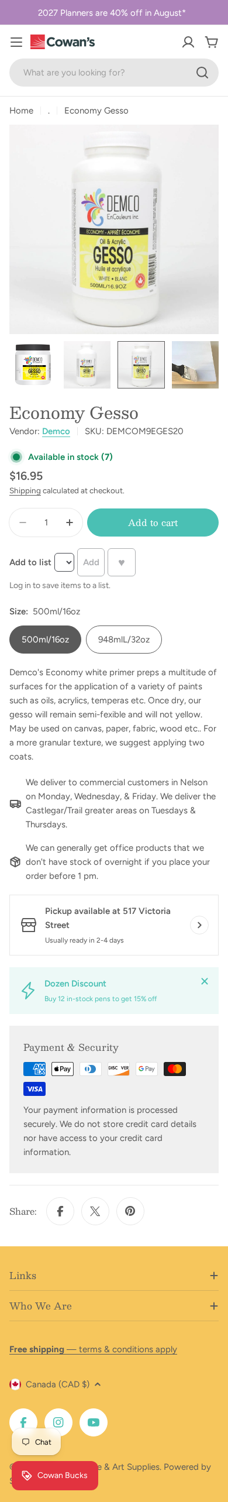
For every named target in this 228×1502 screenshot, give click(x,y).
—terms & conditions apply (93, 1349)
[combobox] (114, 73)
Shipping (25, 490)
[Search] (202, 73)
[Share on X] (95, 1211)
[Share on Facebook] (60, 1211)
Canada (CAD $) (57, 1384)
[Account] (188, 42)
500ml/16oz (45, 639)
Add (91, 562)
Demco (56, 431)
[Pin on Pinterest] (130, 1211)
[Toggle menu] (16, 42)
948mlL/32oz (124, 639)
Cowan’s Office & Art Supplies (100, 1467)
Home (21, 110)
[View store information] (199, 925)
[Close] (205, 981)
